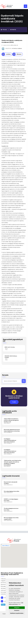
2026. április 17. (7, 423)
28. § (6, 358)
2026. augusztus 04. (8, 484)
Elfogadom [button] (16, 607)
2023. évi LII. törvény (10, 347)
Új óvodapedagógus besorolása (11, 491)
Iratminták (13, 29)
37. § (6, 349)
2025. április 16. (7, 466)
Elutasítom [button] (16, 610)
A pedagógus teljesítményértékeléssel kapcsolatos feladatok (10, 440)
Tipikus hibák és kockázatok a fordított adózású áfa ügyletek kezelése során (11, 420)
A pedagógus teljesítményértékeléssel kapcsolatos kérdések (10, 451)
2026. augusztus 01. (8, 501)
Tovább (14, 402)
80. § (6, 348)
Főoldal (5, 29)
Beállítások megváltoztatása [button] (16, 613)
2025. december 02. (8, 432)
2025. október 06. (8, 443)
